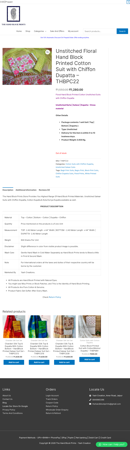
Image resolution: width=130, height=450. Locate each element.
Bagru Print (79, 170)
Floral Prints (79, 173)
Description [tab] (8, 190)
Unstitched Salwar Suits (65, 167)
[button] (47, 52)
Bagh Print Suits (67, 170)
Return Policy (55, 297)
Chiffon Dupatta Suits (64, 173)
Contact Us (7, 399)
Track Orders (52, 399)
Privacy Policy (9, 410)
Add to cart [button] (14, 362)
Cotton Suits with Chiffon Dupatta (79, 164)
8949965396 (98, 400)
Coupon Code (52, 402)
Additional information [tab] (26, 190)
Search (122, 31)
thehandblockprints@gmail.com (106, 404)
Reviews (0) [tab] (44, 190)
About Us (7, 395)
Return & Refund (53, 413)
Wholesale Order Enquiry (57, 410)
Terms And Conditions (13, 413)
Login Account (52, 395)
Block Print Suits (91, 170)
